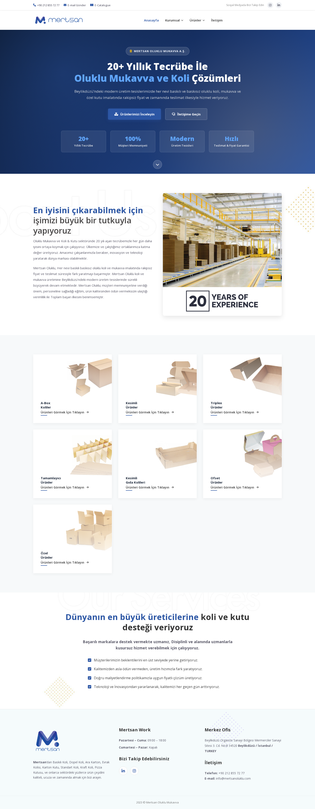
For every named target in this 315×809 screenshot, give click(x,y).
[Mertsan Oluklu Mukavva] (59, 20)
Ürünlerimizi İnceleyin (137, 114)
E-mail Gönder (77, 5)
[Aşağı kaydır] (157, 163)
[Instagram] (270, 5)
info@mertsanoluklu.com (233, 778)
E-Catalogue (103, 5)
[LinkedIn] (279, 5)
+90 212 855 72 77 (48, 5)
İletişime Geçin (189, 114)
